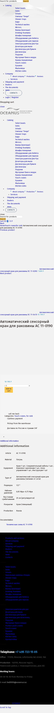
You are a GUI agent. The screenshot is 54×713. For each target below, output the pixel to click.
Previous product (7, 230)
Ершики (18, 65)
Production (31, 76)
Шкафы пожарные (23, 35)
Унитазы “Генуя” (22, 16)
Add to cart (8, 390)
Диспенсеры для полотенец (17, 617)
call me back (13, 414)
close (2, 107)
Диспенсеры (20, 52)
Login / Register (12, 97)
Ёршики (8, 631)
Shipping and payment (14, 82)
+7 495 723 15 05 (26, 652)
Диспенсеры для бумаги (25, 49)
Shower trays (20, 19)
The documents (11, 87)
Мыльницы (20, 68)
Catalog (8, 5)
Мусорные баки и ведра (25, 57)
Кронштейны (11, 639)
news (9, 207)
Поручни (19, 55)
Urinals (18, 14)
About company (18, 76)
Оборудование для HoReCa (26, 38)
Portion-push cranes (14, 626)
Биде (17, 22)
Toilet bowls (20, 8)
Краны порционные (23, 60)
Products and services (14, 538)
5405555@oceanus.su (17, 682)
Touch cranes (20, 63)
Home (2, 225)
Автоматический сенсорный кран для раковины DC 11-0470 (27, 313)
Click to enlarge (7, 373)
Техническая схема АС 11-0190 (19, 524)
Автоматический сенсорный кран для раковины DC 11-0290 (27, 270)
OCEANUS (16, 703)
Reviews (40, 76)
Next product (5, 273)
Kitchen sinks (20, 71)
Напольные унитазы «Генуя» (17, 575)
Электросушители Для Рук (26, 44)
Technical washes (22, 25)
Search (26, 1)
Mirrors (18, 27)
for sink (19, 225)
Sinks (17, 11)
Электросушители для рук (16, 609)
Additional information (9, 441)
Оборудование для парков (26, 41)
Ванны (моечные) (22, 30)
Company (9, 74)
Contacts (13, 93)
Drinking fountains (22, 33)
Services (14, 79)
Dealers (8, 85)
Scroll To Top (5, 707)
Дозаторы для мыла (23, 46)
